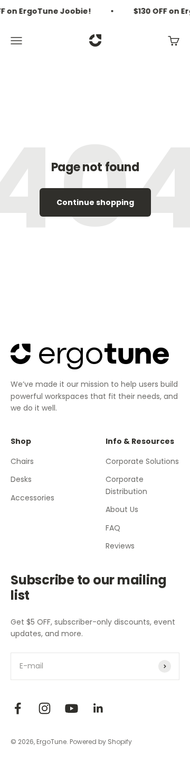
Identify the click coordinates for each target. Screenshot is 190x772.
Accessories (32, 497)
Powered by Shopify (101, 741)
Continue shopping (95, 202)
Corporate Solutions (142, 461)
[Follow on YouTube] (71, 708)
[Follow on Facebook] (18, 708)
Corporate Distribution (126, 485)
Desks (21, 479)
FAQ (113, 528)
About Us (122, 509)
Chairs (22, 461)
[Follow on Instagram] (44, 708)
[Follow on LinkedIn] (98, 708)
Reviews (120, 546)
